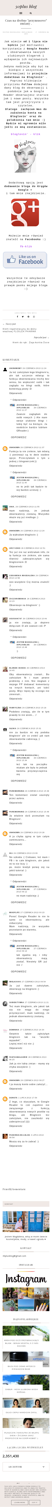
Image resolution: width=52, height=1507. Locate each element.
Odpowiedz (15, 393)
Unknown (14, 447)
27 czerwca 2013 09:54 (34, 982)
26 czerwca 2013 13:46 (35, 619)
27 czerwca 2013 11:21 (37, 1002)
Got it (34, 1502)
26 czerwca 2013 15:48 (37, 791)
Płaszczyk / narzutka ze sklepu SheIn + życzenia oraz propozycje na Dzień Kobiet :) (21, 1435)
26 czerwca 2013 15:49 (37, 812)
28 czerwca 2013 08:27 (33, 1080)
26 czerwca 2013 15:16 (34, 708)
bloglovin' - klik (25, 134)
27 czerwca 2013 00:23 (33, 912)
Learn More (19, 1502)
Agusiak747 (15, 619)
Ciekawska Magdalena (22, 576)
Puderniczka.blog (19, 1135)
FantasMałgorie (18, 1057)
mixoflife (14, 912)
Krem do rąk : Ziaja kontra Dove (31, 342)
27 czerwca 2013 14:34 (32, 1030)
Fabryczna (15, 708)
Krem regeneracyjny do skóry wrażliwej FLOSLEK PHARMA (20, 330)
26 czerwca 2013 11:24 (35, 368)
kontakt (9, 1204)
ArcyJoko (15, 548)
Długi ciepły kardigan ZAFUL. (22, 1412)
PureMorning (16, 791)
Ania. (12, 507)
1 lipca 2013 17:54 (27, 1098)
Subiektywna (16, 1002)
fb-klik (26, 246)
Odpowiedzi (19, 400)
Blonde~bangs (17, 668)
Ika (11, 853)
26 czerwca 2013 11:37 (33, 447)
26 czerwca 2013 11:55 (28, 507)
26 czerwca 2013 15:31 (29, 728)
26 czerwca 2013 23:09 (26, 853)
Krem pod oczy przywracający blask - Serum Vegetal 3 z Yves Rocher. (21, 1343)
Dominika (14, 1030)
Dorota (13, 1098)
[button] (13, 12)
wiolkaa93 (15, 982)
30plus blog (26, 6)
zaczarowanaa (17, 599)
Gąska (13, 728)
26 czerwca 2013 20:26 (33, 832)
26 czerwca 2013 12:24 (33, 531)
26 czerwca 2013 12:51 (33, 548)
